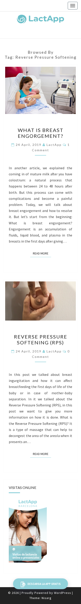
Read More (42, 253)
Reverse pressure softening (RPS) (40, 339)
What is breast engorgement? (40, 133)
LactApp (54, 145)
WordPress (62, 593)
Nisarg (47, 598)
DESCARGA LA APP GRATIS (44, 584)
